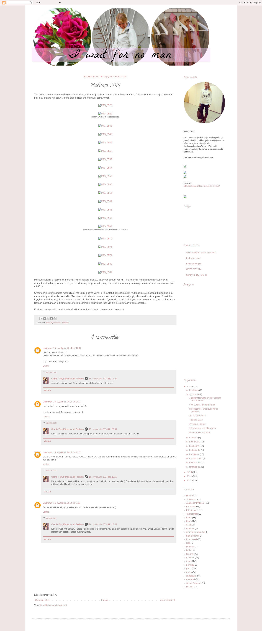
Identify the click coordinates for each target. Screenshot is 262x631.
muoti (189, 561)
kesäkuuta (194, 446)
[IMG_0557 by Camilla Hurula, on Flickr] (105, 167)
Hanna (189, 495)
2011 (189, 480)
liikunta (189, 554)
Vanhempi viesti (167, 600)
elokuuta (193, 437)
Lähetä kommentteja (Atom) (53, 605)
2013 (189, 472)
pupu (188, 568)
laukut (189, 550)
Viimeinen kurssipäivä (199, 432)
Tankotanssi (192, 514)
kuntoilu (190, 546)
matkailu (190, 557)
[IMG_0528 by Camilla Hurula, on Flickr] (105, 105)
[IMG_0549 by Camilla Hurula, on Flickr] (105, 142)
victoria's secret (193, 583)
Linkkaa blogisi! (193, 263)
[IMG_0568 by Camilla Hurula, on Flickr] (105, 226)
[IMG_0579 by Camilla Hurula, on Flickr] (105, 255)
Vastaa (46, 366)
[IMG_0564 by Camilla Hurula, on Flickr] (105, 201)
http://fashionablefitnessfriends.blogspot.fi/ (202, 185)
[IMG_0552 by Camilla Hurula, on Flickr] (105, 151)
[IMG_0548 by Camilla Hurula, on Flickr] (105, 134)
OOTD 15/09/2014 (198, 415)
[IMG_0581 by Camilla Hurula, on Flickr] (105, 272)
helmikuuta (195, 462)
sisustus (57, 323)
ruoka (189, 572)
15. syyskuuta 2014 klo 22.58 (103, 477)
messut (49, 323)
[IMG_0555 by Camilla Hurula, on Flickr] (105, 159)
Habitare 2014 (196, 420)
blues (189, 521)
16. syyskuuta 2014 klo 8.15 (66, 503)
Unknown (47, 348)
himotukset (191, 539)
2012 (189, 476)
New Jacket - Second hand (202, 405)
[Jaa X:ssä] (48, 318)
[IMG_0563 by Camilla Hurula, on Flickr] (105, 193)
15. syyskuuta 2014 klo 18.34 (103, 378)
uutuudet (65, 323)
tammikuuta (195, 467)
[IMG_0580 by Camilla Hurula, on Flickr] (105, 263)
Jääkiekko (191, 499)
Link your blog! (193, 258)
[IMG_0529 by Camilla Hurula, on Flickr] (105, 113)
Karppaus (191, 506)
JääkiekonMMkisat (195, 503)
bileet (189, 517)
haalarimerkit (192, 536)
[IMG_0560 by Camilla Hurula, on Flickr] (105, 184)
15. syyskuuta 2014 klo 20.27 (67, 401)
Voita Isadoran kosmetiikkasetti (201, 252)
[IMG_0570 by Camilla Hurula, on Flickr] (105, 238)
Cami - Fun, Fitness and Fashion (67, 378)
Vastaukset (51, 372)
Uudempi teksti (42, 600)
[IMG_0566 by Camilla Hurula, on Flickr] (105, 209)
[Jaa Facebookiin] (51, 318)
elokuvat (190, 528)
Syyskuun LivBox (197, 424)
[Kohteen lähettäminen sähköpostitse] (41, 318)
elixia (188, 525)
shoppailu (191, 576)
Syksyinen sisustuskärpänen (203, 428)
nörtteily (190, 565)
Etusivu (104, 600)
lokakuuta (194, 390)
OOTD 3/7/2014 (193, 269)
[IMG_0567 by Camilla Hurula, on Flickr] (105, 218)
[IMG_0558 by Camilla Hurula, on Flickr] (105, 176)
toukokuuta (195, 450)
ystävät (189, 586)
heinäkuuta (195, 441)
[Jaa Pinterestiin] (54, 318)
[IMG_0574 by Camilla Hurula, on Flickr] (105, 247)
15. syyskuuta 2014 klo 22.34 (103, 429)
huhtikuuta (194, 454)
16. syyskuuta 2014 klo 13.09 (103, 524)
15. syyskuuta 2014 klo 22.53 (67, 452)
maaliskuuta (195, 458)
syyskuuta (194, 394)
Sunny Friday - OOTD (196, 275)
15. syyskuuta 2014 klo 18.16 (67, 348)
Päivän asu (191, 510)
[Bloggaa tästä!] (44, 318)
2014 (189, 386)
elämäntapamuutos (195, 532)
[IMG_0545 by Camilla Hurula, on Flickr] (105, 125)
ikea (188, 543)
